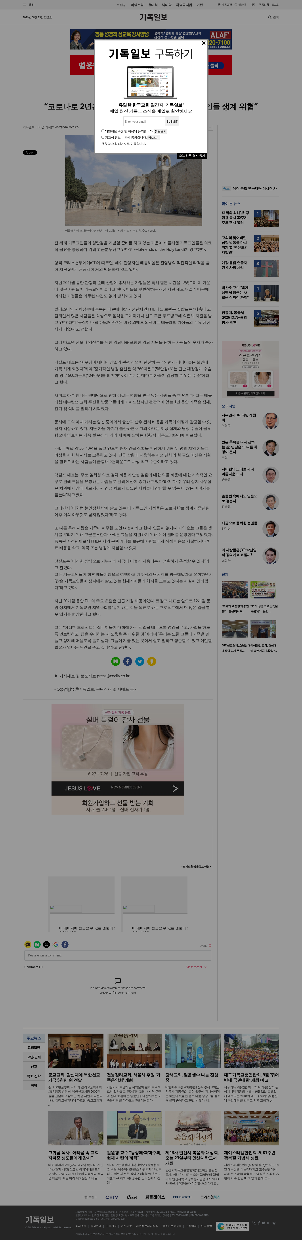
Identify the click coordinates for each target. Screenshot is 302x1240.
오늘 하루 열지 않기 (192, 155)
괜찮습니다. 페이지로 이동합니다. (123, 143)
